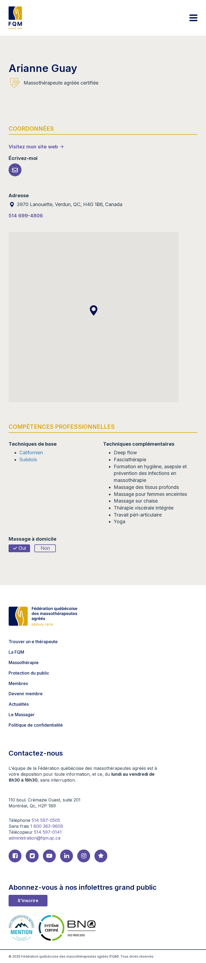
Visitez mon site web (33, 146)
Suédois (28, 459)
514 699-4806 (26, 215)
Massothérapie (24, 662)
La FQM (16, 652)
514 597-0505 (46, 820)
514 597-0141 (48, 832)
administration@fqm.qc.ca (34, 838)
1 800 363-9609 (46, 826)
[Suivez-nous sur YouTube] (49, 856)
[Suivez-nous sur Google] (100, 856)
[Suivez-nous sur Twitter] (32, 856)
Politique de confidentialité (36, 725)
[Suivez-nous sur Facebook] (15, 856)
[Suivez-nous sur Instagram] (83, 856)
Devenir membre (26, 693)
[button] (93, 310)
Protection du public (29, 673)
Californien (31, 452)
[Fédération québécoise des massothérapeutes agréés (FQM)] (15, 17)
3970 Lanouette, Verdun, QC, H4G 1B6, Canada (68, 204)
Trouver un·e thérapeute (33, 641)
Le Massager (22, 714)
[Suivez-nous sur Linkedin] (66, 856)
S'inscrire (28, 900)
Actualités (19, 704)
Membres (18, 683)
